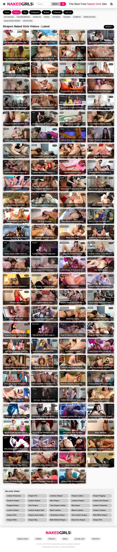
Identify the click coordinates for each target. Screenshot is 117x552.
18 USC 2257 (80, 539)
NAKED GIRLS (22, 539)
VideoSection (8, 145)
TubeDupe (35, 96)
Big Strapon (76, 505)
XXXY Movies (8, 31)
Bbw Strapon (54, 500)
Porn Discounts (9, 17)
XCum (90, 210)
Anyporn (34, 47)
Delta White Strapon (100, 515)
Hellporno (91, 96)
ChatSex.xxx (37, 17)
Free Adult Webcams (23, 17)
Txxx (33, 113)
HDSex (34, 145)
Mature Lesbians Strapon (77, 510)
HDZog (6, 129)
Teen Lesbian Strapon (79, 515)
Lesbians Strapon (56, 496)
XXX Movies (56, 17)
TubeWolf (91, 243)
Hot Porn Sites (27, 21)
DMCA (65, 539)
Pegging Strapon (13, 505)
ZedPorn (34, 161)
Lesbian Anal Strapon (101, 500)
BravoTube (91, 161)
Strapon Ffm (97, 520)
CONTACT (96, 539)
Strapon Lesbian (77, 496)
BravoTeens (36, 259)
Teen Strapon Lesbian (58, 505)
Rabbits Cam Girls (89, 17)
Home (7, 12)
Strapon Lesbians (99, 510)
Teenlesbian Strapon (57, 515)
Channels (57, 12)
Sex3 (5, 438)
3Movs (34, 31)
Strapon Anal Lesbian (36, 515)
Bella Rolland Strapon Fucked (58, 520)
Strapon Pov (33, 496)
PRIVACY (52, 539)
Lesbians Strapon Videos (78, 501)
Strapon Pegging (99, 496)
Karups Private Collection (12, 21)
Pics (25, 12)
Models (46, 12)
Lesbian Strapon (34, 500)
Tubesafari (66, 17)
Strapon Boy (33, 520)
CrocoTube (91, 177)
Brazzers (63, 47)
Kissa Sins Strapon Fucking (78, 520)
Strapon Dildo (12, 520)
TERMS (38, 539)
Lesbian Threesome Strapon (14, 496)
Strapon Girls (11, 515)
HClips (90, 31)
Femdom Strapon (13, 500)
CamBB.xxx (77, 17)
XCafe (62, 177)
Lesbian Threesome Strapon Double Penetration (100, 506)
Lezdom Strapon (13, 510)
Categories (35, 12)
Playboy (46, 17)
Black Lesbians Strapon (55, 510)
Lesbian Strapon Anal (36, 510)
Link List (68, 12)
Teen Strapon (33, 505)
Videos (16, 12)
